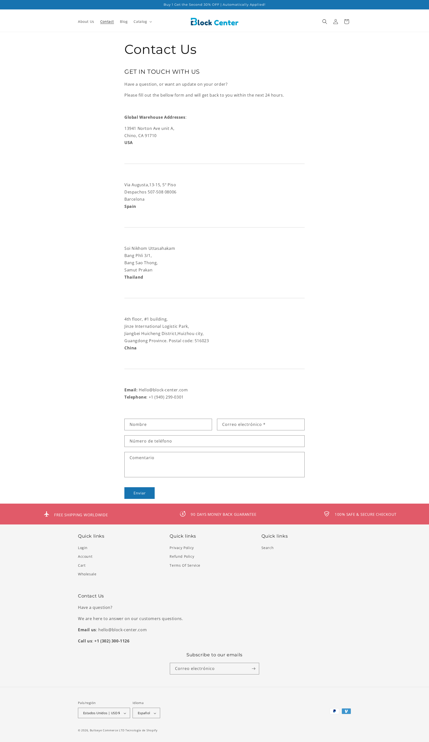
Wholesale (87, 574)
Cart (81, 565)
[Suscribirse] (253, 668)
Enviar (140, 493)
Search (267, 547)
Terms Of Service (185, 565)
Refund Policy (182, 556)
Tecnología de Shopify (141, 730)
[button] (142, 21)
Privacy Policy (182, 547)
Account (85, 556)
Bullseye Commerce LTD (107, 730)
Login (83, 547)
